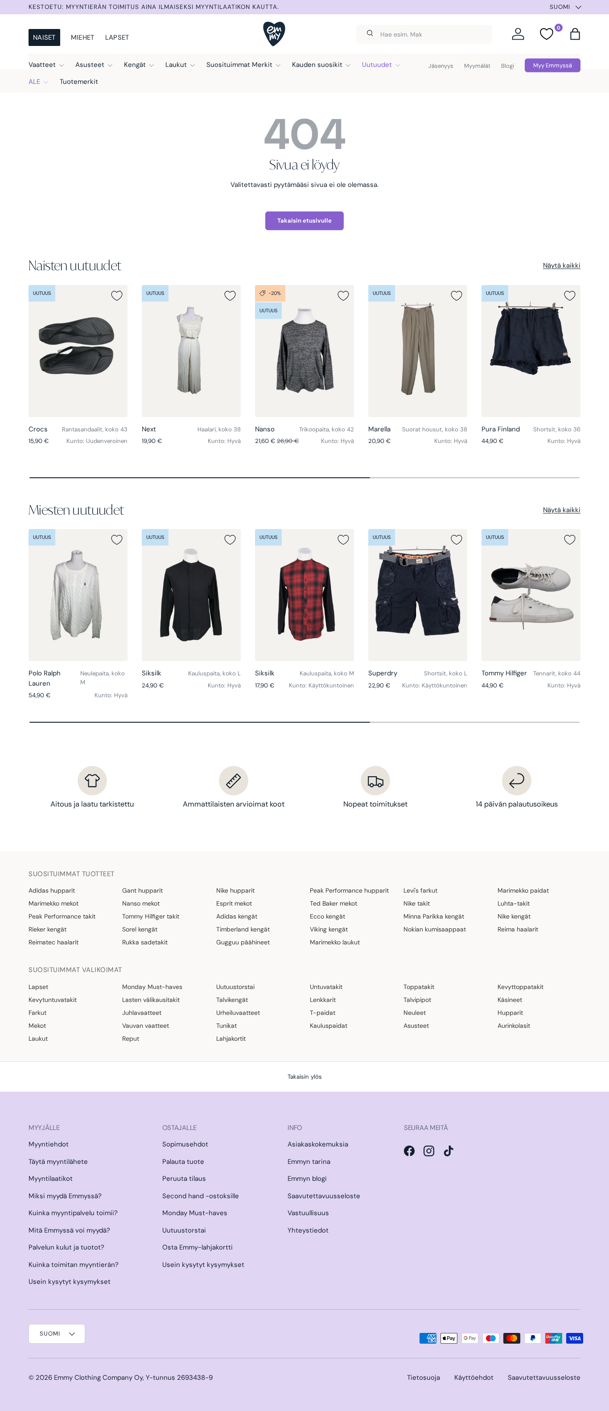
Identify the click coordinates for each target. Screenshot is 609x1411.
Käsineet (510, 1000)
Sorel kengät (139, 929)
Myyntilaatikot (51, 1178)
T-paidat (322, 1013)
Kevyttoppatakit (520, 987)
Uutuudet (377, 64)
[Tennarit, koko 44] (530, 595)
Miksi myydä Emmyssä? (65, 1196)
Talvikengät (232, 1000)
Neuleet (414, 1013)
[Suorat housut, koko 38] (417, 351)
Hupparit (510, 1013)
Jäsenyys (440, 66)
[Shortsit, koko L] (417, 595)
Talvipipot (417, 1000)
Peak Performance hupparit (349, 890)
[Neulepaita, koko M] (78, 595)
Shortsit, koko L (445, 673)
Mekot (37, 1026)
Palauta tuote (183, 1161)
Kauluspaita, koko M (327, 673)
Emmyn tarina (309, 1161)
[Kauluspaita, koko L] (191, 595)
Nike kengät (514, 916)
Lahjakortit (231, 1038)
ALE (34, 81)
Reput (130, 1038)
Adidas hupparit (52, 890)
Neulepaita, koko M (102, 678)
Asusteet (89, 64)
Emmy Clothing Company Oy (98, 1377)
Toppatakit (418, 987)
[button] (575, 34)
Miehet (83, 37)
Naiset (44, 37)
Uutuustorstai (235, 987)
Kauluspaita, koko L (214, 673)
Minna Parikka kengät (433, 916)
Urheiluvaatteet (238, 1013)
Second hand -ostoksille (200, 1196)
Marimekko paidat (523, 890)
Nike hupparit (235, 890)
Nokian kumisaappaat (434, 929)
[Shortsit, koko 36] (530, 351)
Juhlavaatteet (141, 1013)
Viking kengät (329, 929)
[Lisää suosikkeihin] (117, 295)
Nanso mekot (141, 903)
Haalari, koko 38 (219, 429)
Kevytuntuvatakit (53, 1000)
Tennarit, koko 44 (556, 673)
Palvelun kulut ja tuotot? (66, 1247)
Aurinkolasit (514, 1026)
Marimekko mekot (53, 903)
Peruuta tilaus (184, 1178)
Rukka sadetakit (145, 942)
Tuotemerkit (79, 81)
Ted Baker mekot (333, 903)
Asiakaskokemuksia (318, 1144)
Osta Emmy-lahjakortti (197, 1247)
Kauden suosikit (317, 64)
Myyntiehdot (49, 1144)
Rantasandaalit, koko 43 (95, 429)
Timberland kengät (243, 929)
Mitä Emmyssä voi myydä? (69, 1230)
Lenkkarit (323, 1000)
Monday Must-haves (152, 987)
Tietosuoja (423, 1377)
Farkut (37, 1013)
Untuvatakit (326, 987)
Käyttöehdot (474, 1377)
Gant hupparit (142, 890)
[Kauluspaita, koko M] (304, 595)
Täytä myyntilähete (58, 1161)
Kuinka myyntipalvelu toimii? (73, 1212)
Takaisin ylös (305, 1076)
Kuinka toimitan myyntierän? (74, 1264)
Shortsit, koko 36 (556, 429)
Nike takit (416, 903)
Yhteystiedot (308, 1230)
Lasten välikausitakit (151, 1000)
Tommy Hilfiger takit (150, 916)
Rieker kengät (47, 929)
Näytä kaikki (561, 265)
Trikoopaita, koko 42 (326, 429)
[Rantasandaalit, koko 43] (78, 351)
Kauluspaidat (328, 1026)
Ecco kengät (327, 916)
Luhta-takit (514, 903)
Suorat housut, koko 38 (434, 429)
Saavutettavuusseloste (324, 1196)
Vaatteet (42, 64)
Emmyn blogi (307, 1178)
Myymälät (477, 66)
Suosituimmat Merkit (239, 64)
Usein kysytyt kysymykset (70, 1281)
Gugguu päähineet (243, 942)
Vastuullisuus (308, 1212)
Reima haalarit (518, 929)
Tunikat (226, 1026)
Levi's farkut (420, 890)
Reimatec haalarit (53, 942)
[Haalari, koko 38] (191, 351)
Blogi (507, 66)
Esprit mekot (234, 903)
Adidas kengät (236, 916)
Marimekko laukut (335, 942)
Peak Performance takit (62, 916)
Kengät (135, 64)
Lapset (117, 37)
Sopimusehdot (185, 1144)
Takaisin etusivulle (304, 220)
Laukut (176, 64)
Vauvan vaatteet (145, 1026)
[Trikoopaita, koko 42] (304, 351)
